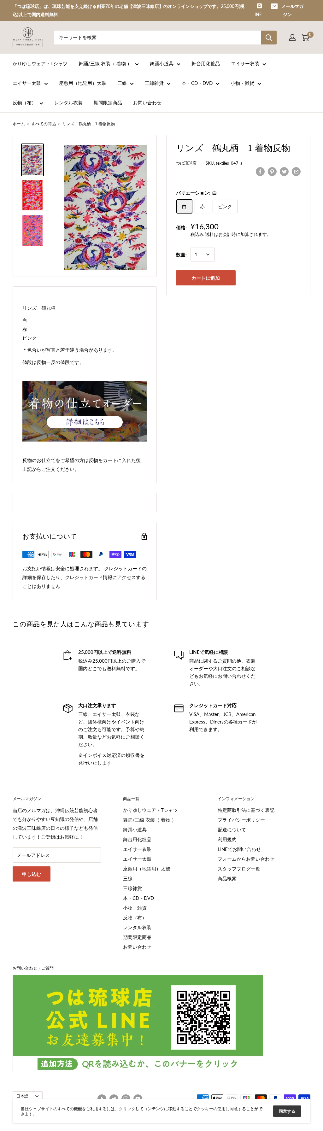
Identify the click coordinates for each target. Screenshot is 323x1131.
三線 (122, 83)
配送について (232, 829)
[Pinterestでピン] (272, 171)
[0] (305, 37)
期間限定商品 (108, 102)
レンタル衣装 (68, 102)
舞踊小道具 (161, 63)
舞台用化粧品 (205, 63)
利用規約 (227, 839)
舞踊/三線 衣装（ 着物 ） (105, 63)
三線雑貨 (154, 83)
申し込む (31, 874)
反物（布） (24, 102)
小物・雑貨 (242, 83)
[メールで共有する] (296, 171)
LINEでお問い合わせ (239, 849)
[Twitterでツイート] (284, 171)
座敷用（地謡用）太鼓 (82, 83)
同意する (287, 1111)
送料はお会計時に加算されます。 (238, 234)
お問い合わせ (147, 102)
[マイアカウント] (292, 37)
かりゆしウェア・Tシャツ (40, 63)
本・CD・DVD (197, 83)
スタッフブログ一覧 (239, 868)
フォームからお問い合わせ (246, 859)
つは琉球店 (186, 163)
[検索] (269, 37)
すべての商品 (43, 123)
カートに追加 (205, 278)
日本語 (22, 1096)
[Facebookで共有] (260, 171)
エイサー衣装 (245, 63)
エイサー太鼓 (27, 83)
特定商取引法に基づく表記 (246, 810)
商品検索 (227, 878)
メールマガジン (292, 10)
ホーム (19, 123)
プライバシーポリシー (241, 820)
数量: (181, 254)
